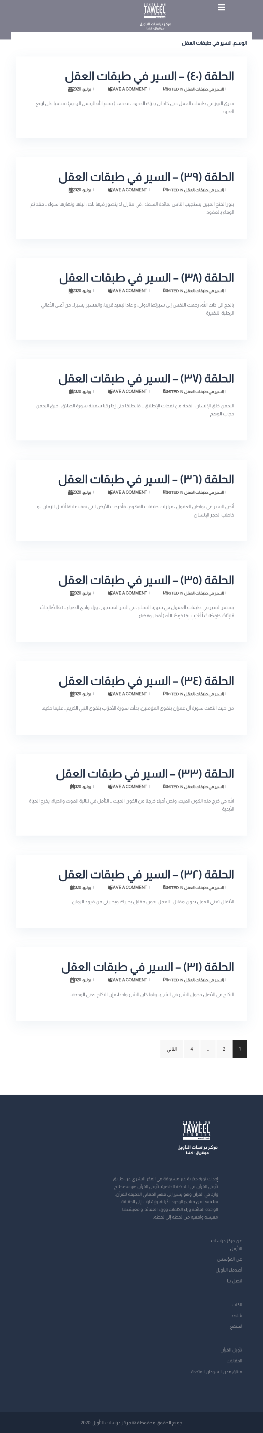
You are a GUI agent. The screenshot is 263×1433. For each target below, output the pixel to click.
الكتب (237, 1304)
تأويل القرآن (231, 1349)
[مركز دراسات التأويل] (156, 19)
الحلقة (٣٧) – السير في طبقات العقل (146, 378)
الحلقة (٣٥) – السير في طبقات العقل (146, 579)
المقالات (234, 1360)
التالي (172, 1049)
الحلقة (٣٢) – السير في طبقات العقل (146, 874)
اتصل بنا (234, 1280)
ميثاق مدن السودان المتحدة (216, 1371)
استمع (236, 1326)
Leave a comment (127, 89)
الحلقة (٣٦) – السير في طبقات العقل (146, 479)
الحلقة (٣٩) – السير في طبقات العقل (146, 176)
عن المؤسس (229, 1259)
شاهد (236, 1315)
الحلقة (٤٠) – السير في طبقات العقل (149, 76)
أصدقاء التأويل (229, 1269)
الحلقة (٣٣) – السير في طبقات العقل (145, 773)
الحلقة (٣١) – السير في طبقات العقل (147, 966)
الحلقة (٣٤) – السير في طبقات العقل (146, 680)
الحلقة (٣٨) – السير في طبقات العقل (146, 277)
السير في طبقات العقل (204, 89)
